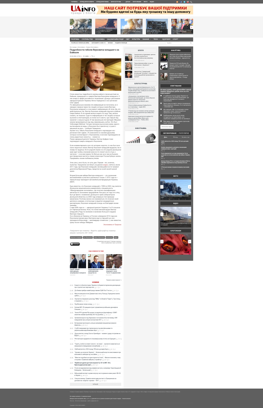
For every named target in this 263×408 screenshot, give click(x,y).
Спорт (175, 39)
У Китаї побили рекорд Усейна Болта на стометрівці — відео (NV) (139, 106)
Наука (113, 391)
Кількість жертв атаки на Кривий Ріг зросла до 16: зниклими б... (79, 31)
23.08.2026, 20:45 (133, 114)
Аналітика (176, 50)
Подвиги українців (121, 43)
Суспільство (87, 39)
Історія (118, 391)
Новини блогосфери (92, 47)
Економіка (100, 39)
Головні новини (79, 391)
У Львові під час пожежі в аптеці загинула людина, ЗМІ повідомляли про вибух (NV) (141, 111)
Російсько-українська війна (80, 43)
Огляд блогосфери (87, 1)
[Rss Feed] (177, 2)
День (165, 137)
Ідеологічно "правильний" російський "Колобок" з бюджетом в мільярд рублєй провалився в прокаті (145, 74)
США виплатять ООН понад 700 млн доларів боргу (92, 349)
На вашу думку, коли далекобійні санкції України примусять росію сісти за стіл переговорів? (175, 91)
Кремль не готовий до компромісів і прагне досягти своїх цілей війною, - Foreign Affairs (179, 76)
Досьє (128, 1)
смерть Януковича (99, 237)
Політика (75, 39)
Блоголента (162, 391)
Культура (136, 39)
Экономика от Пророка (112, 225)
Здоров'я (166, 39)
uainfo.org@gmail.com (92, 400)
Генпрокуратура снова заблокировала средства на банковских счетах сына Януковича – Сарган (95, 274)
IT (129, 391)
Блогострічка (115, 2)
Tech (155, 39)
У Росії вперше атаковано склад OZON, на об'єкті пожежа (104, 31)
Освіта (122, 391)
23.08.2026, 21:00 (133, 108)
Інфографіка (140, 128)
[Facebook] (180, 2)
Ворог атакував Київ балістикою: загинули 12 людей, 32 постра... (154, 31)
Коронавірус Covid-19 (98, 43)
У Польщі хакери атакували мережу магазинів (175, 167)
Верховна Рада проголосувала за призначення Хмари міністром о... (182, 31)
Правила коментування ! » (114, 280)
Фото (145, 1)
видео (105, 165)
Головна (74, 1)
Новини (95, 282)
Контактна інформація (80, 400)
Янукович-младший (76, 237)
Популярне (184, 133)
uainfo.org (89, 398)
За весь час (185, 137)
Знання (145, 39)
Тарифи (110, 43)
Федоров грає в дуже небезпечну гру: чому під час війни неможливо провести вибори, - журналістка (180, 56)
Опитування (175, 86)
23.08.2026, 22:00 (133, 94)
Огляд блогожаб (102, 1)
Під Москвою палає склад (83, 304)
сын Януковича (87, 237)
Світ (128, 39)
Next (192, 27)
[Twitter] (184, 2)
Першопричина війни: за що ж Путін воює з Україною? (143, 64)
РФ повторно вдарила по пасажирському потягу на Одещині (95, 339)
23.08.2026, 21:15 (133, 103)
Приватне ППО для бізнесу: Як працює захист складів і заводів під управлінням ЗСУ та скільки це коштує (180, 65)
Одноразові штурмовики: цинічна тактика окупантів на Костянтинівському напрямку (144, 56)
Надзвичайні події (115, 39)
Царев (116, 237)
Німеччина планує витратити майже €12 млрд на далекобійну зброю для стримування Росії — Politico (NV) (140, 118)
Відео (152, 1)
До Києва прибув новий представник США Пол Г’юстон (93, 290)
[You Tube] (187, 2)
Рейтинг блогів (170, 391)
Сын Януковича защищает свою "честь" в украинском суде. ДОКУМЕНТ (113, 272)
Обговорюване (169, 133)
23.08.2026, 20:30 (133, 121)
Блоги (141, 50)
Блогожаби (137, 1)
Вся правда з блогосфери (77, 47)
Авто (126, 391)
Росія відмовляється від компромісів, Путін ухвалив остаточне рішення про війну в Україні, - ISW (176, 155)
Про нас (72, 400)
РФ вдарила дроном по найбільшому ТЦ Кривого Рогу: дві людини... (131, 31)
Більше (95, 384)
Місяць (175, 137)
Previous (71, 27)
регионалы (109, 237)
